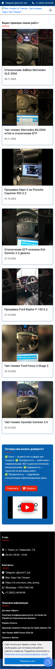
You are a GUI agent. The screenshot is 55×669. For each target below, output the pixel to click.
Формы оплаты (9, 623)
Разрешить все (27, 661)
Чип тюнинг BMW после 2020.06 (17, 633)
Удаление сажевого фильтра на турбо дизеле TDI (26, 628)
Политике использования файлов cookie (26, 654)
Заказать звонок (10, 637)
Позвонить (13, 488)
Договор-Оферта (10, 610)
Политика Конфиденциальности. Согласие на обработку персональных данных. (24, 616)
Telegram (30, 488)
